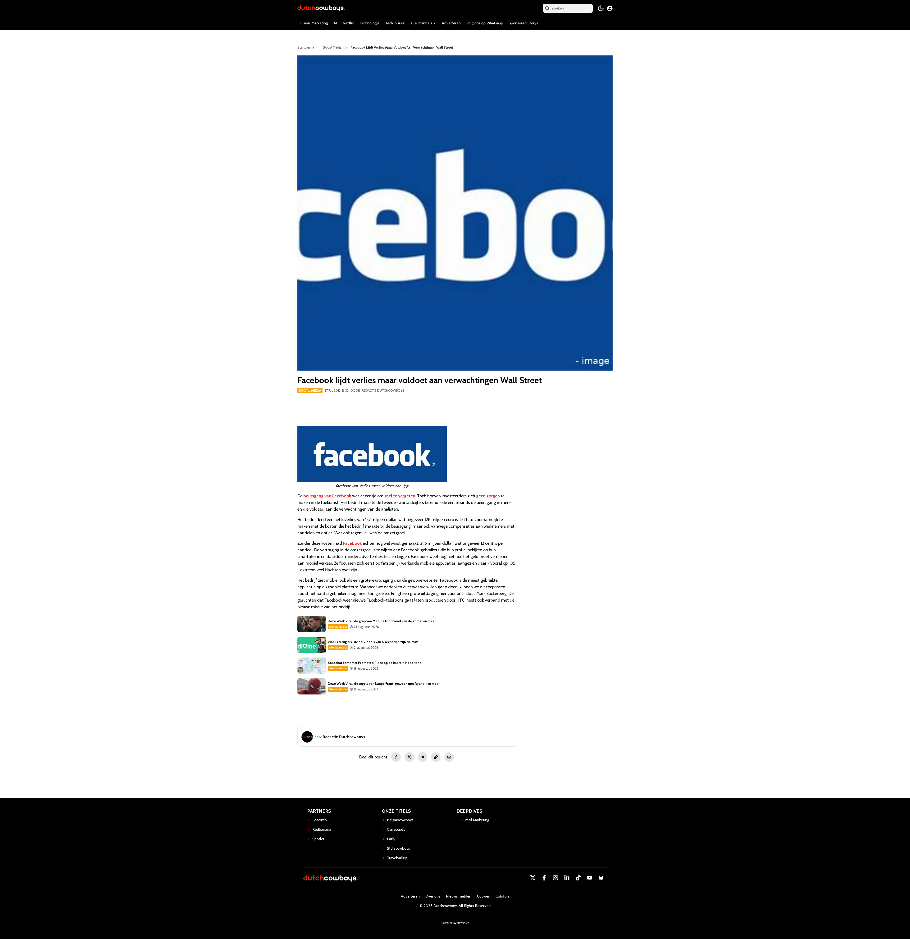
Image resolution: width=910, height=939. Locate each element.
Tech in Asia (395, 23)
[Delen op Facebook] (396, 757)
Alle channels (421, 23)
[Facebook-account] (544, 877)
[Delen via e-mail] (449, 757)
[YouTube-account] (589, 877)
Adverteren (451, 23)
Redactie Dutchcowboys (383, 390)
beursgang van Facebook (327, 496)
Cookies (483, 896)
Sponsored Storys (523, 23)
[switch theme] (600, 8)
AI (335, 23)
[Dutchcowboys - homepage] (321, 8)
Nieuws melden (458, 896)
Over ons (432, 896)
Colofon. (503, 896)
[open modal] (610, 8)
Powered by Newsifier (455, 923)
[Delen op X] (409, 757)
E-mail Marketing (314, 23)
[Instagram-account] (555, 877)
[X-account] (533, 877)
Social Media (310, 390)
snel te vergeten (399, 496)
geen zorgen (488, 496)
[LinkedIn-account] (567, 877)
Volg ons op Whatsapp (484, 23)
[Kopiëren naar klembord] (436, 757)
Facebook (352, 543)
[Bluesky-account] (601, 877)
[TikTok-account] (578, 877)
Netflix (348, 23)
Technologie (369, 23)
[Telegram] (422, 757)
